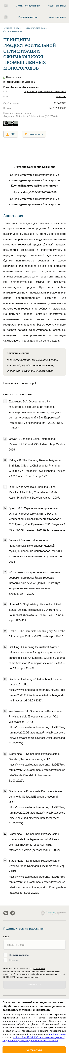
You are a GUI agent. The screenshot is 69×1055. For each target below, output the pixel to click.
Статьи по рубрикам (28, 5)
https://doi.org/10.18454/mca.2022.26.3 (45, 91)
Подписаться (34, 984)
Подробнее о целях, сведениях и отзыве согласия (30, 1040)
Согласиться (34, 1049)
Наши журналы (57, 5)
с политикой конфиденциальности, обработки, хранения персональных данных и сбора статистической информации (31, 971)
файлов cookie (57, 1034)
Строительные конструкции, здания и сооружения (14, 31)
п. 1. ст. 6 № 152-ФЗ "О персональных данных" (38, 1037)
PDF (13, 134)
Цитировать (36, 134)
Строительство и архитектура (36, 28)
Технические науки (12, 28)
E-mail (6, 937)
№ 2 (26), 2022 (57, 108)
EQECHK (61, 96)
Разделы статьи (28, 17)
